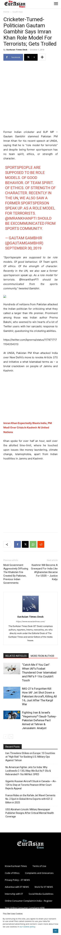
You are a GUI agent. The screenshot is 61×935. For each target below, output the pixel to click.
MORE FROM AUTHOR (42, 656)
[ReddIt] (40, 544)
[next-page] (11, 737)
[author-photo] (30, 611)
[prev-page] (5, 737)
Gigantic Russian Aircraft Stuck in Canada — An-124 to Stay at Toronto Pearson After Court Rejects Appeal (30, 785)
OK (55, 931)
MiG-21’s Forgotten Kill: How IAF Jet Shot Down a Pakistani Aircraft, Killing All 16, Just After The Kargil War (39, 696)
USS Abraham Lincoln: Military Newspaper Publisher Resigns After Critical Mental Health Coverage (29, 813)
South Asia (18, 11)
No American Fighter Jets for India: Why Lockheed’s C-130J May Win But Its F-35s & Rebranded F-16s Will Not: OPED (28, 771)
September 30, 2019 (23, 248)
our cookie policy (27, 927)
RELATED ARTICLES (16, 656)
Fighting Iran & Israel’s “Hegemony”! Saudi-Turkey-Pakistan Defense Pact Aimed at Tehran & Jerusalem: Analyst (39, 720)
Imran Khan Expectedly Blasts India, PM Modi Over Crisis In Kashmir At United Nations (27, 427)
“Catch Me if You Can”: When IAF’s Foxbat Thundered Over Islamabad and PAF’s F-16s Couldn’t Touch (39, 672)
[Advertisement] (30, 95)
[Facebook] (17, 544)
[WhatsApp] (33, 544)
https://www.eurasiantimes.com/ (30, 621)
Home (6, 11)
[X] (25, 544)
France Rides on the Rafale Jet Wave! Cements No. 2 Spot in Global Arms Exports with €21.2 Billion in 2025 (30, 799)
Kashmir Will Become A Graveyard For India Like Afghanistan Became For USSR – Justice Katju (44, 572)
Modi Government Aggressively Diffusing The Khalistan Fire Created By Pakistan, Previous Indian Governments (15, 574)
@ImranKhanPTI (21, 218)
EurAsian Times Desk (16, 49)
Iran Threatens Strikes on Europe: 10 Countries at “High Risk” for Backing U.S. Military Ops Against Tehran (30, 757)
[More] (42, 57)
